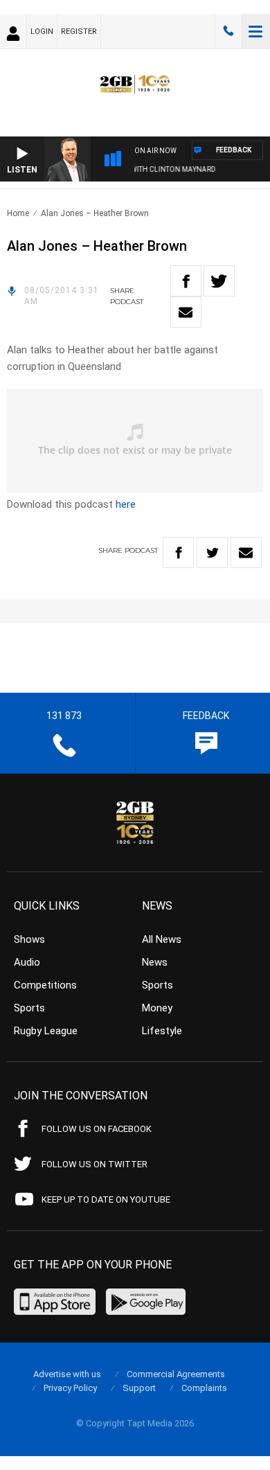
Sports (29, 1008)
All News (161, 939)
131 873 (228, 31)
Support (139, 1388)
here (126, 504)
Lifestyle (162, 1031)
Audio (27, 962)
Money (157, 1008)
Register (79, 31)
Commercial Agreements (176, 1374)
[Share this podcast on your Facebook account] (185, 280)
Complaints (204, 1388)
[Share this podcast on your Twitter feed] (219, 280)
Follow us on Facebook (97, 1129)
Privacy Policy (70, 1388)
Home (18, 213)
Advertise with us (67, 1374)
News (155, 962)
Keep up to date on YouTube (106, 1199)
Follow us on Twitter (94, 1164)
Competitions (45, 985)
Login (41, 31)
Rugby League (46, 1031)
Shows (29, 939)
